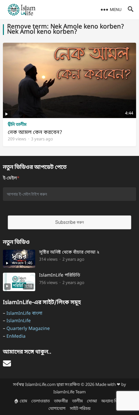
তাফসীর (61, 401)
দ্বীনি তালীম (17, 124)
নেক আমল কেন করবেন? (35, 132)
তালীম (77, 401)
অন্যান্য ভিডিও (113, 401)
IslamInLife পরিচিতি (59, 275)
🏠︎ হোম (20, 401)
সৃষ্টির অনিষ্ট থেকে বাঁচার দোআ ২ (69, 253)
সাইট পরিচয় (80, 408)
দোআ (92, 401)
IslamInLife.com (40, 385)
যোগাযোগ (57, 408)
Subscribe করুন (69, 222)
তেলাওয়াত (40, 401)
